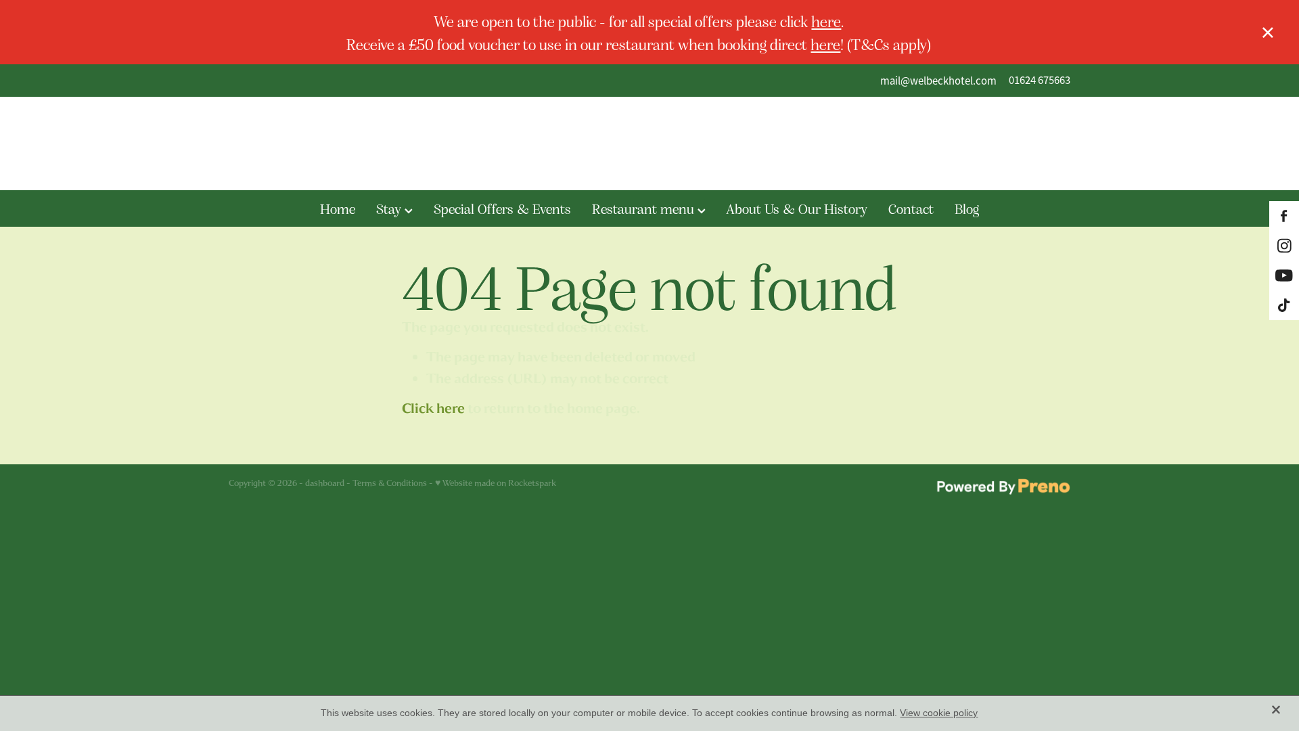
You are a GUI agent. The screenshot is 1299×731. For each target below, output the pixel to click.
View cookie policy (939, 712)
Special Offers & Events (502, 208)
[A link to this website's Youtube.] (1284, 275)
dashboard (324, 483)
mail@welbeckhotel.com (938, 80)
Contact (911, 208)
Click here (433, 408)
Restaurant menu (645, 208)
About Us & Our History (796, 208)
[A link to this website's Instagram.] (1284, 246)
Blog (967, 208)
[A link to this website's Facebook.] (1284, 216)
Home (337, 208)
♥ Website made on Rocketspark (495, 483)
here (826, 20)
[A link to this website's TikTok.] (1284, 305)
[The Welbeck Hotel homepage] (649, 143)
